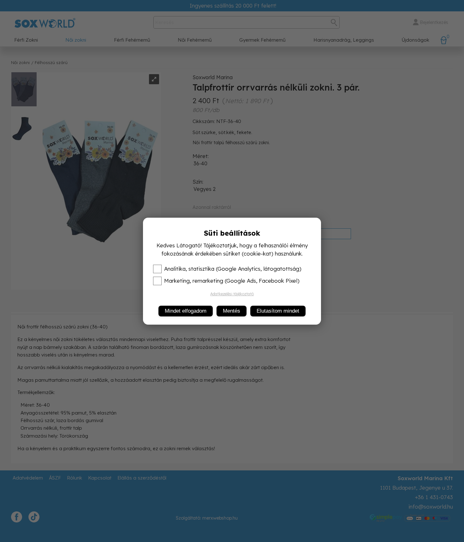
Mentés (231, 311)
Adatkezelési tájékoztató (232, 294)
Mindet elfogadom (185, 311)
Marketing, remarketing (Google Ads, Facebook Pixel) (232, 281)
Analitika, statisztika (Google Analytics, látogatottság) (232, 269)
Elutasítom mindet (278, 311)
